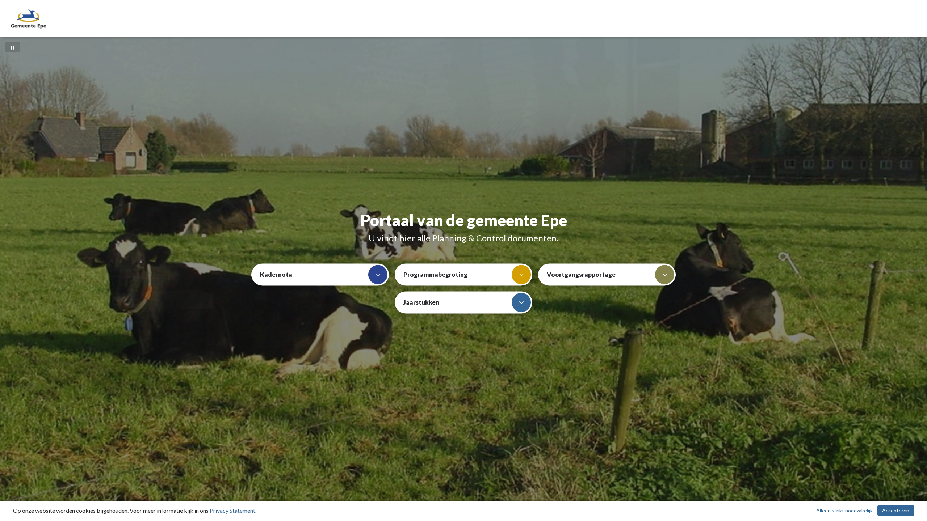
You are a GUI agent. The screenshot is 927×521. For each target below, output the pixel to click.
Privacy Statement (232, 510)
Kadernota (276, 274)
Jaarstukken (421, 302)
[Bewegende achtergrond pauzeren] (12, 47)
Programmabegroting (435, 274)
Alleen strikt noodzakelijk (844, 510)
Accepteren (895, 510)
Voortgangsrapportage (581, 274)
